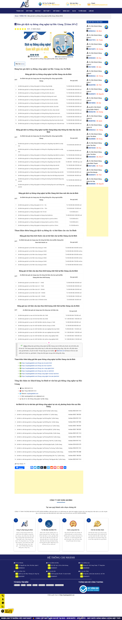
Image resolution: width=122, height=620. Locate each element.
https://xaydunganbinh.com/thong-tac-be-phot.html (36, 363)
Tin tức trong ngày (59, 585)
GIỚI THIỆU (29, 11)
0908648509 (92, 157)
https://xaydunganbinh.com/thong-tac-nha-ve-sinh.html (37, 371)
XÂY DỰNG (56, 11)
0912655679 (92, 94)
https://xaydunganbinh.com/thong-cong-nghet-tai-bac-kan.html (40, 373)
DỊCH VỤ (37, 11)
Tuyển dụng (42, 585)
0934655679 (92, 175)
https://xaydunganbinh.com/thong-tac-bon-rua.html (36, 365)
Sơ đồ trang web (50, 585)
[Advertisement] (49, 483)
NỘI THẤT (46, 11)
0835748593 (92, 103)
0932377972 (92, 40)
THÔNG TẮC (23, 16)
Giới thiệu (17, 585)
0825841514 (92, 31)
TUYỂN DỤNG (82, 11)
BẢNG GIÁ (66, 11)
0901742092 (92, 67)
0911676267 (21, 576)
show (22, 64)
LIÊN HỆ (91, 11)
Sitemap (35, 585)
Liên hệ (23, 585)
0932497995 (92, 85)
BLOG (74, 11)
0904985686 (86, 568)
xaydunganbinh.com (32, 393)
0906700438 (92, 148)
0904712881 (92, 166)
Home (16, 16)
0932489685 (92, 139)
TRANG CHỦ (19, 11)
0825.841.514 (61, 350)
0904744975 (92, 49)
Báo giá (29, 585)
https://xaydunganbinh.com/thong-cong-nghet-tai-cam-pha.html (40, 376)
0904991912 (92, 76)
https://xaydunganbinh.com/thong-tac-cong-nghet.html (37, 368)
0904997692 (92, 121)
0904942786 (92, 112)
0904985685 (92, 184)
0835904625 (92, 58)
